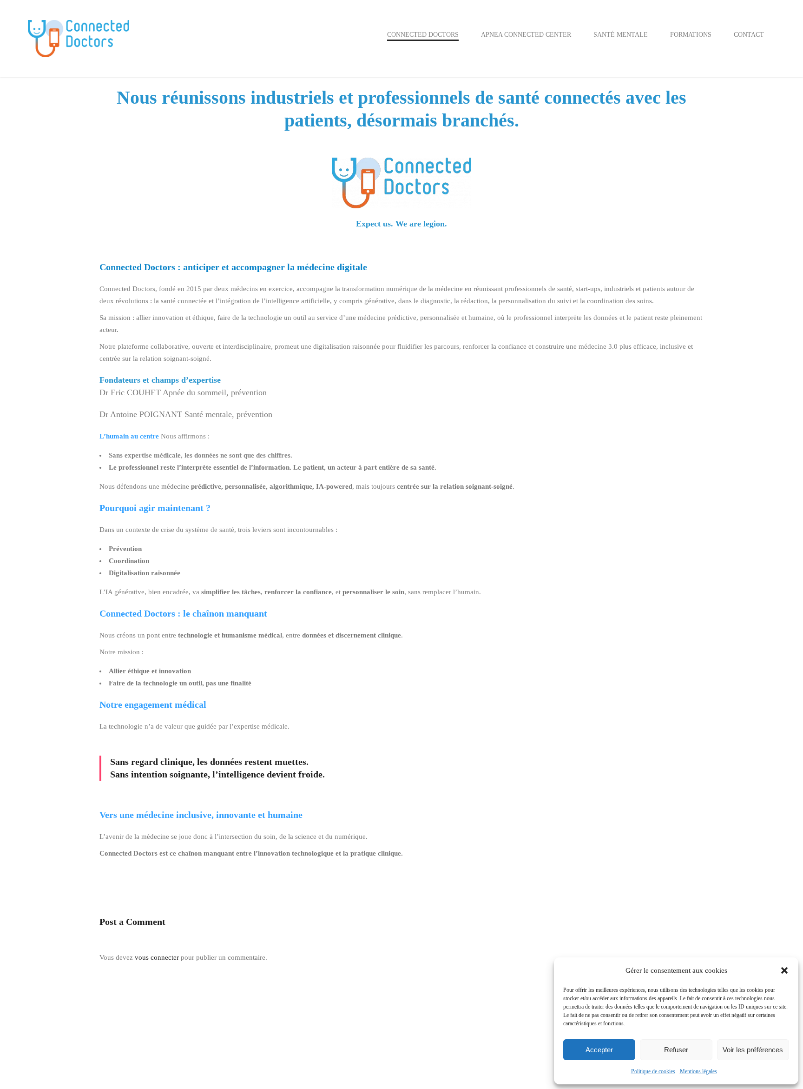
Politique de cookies (653, 1071)
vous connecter (157, 957)
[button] (784, 970)
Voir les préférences (753, 1050)
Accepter (599, 1050)
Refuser (676, 1050)
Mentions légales (698, 1071)
